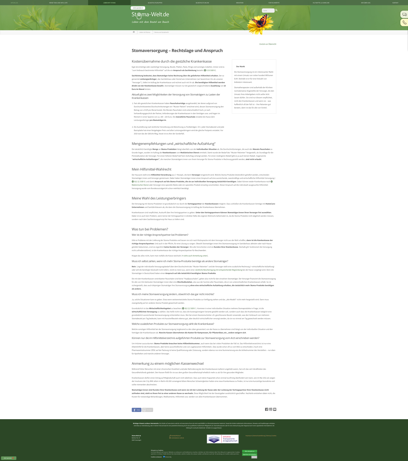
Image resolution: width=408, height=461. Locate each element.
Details (254, 457)
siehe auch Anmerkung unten (195, 255)
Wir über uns (365, 3)
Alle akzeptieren (249, 451)
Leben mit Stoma (109, 3)
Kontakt (395, 3)
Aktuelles (14, 3)
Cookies (274, 436)
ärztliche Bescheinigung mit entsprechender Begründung (219, 269)
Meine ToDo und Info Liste (58, 3)
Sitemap (268, 436)
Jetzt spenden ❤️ (9, 458)
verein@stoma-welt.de (177, 438)
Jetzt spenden (137, 8)
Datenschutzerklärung (259, 436)
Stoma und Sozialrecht (161, 32)
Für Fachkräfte (273, 3)
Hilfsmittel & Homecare (321, 3)
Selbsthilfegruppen (155, 3)
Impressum (249, 436)
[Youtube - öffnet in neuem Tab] (274, 410)
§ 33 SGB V (211, 70)
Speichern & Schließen (249, 454)
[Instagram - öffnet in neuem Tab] (270, 410)
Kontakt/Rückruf (176, 436)
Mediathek (239, 3)
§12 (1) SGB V (139, 181)
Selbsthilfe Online (202, 3)
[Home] (134, 32)
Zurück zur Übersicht (267, 44)
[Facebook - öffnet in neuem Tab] (266, 410)
